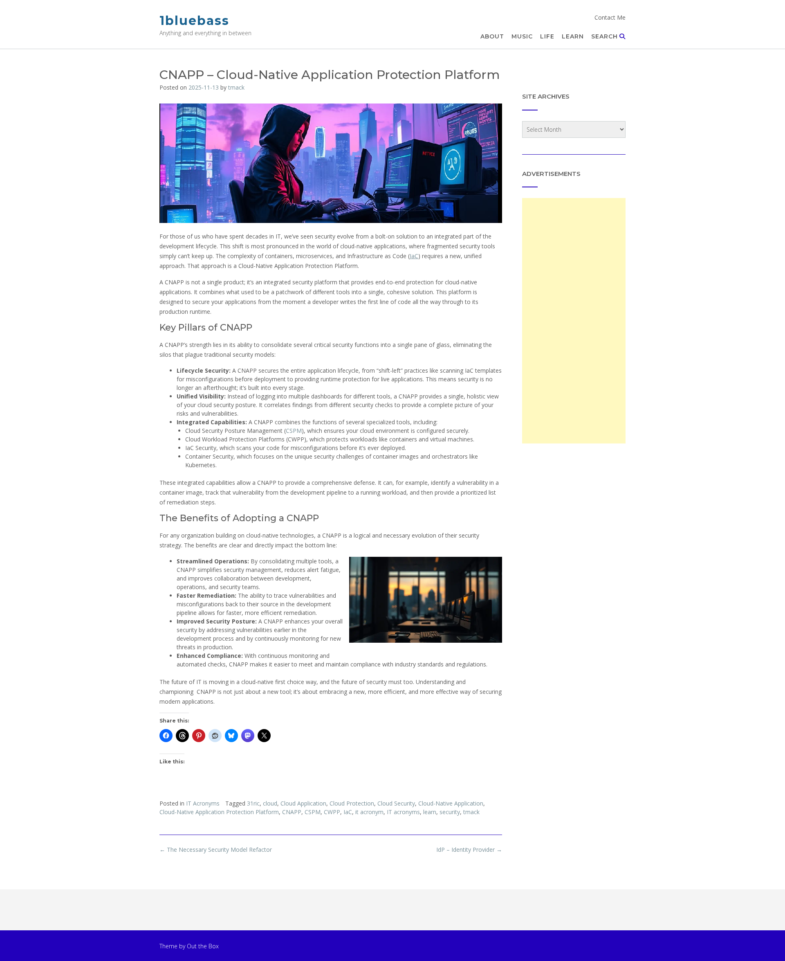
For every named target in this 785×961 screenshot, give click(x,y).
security (450, 812)
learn (429, 812)
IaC (414, 256)
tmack (236, 87)
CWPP (332, 812)
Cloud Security (396, 803)
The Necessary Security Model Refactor (215, 849)
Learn (573, 36)
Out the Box (203, 946)
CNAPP (291, 812)
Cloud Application (303, 803)
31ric (253, 803)
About (492, 36)
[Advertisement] (574, 320)
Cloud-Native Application (450, 803)
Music (522, 36)
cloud (270, 803)
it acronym (369, 812)
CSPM (294, 430)
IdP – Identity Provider (469, 849)
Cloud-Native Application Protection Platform (219, 812)
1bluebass (194, 20)
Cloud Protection (352, 803)
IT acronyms (403, 812)
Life (547, 36)
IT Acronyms (203, 803)
